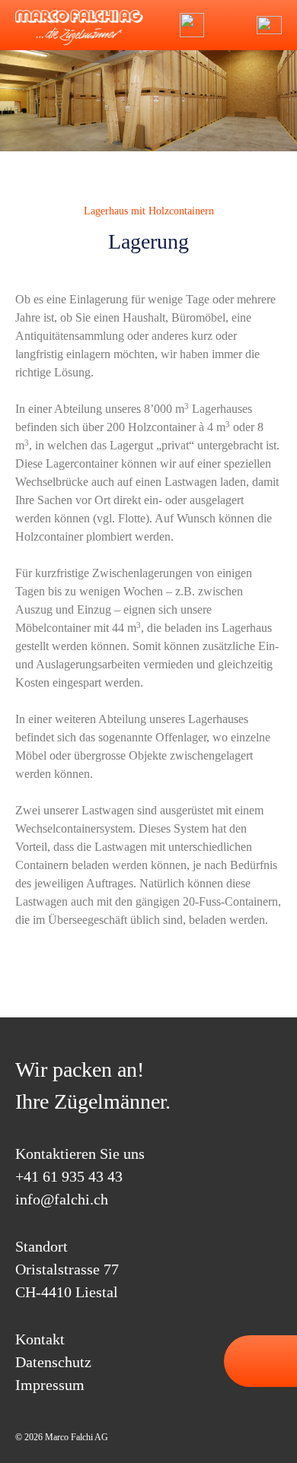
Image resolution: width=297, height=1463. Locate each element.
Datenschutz (53, 1362)
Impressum (50, 1384)
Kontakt (40, 1339)
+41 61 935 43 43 (69, 1176)
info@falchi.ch (230, 25)
